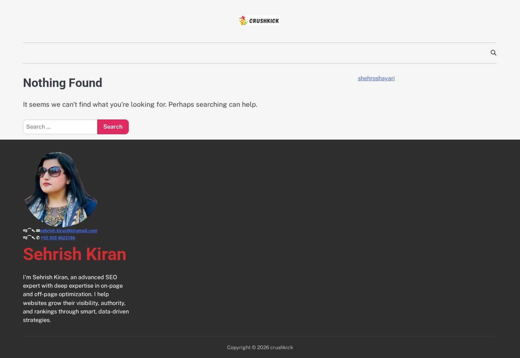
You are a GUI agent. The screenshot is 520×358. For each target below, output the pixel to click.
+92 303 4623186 (58, 237)
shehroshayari (376, 78)
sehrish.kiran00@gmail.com (68, 230)
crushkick (281, 347)
